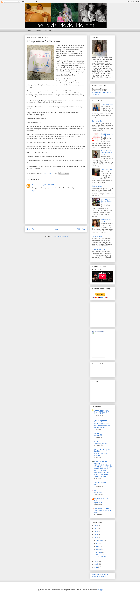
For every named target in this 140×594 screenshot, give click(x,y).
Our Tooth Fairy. (106, 169)
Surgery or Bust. (97, 121)
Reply (33, 191)
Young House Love (101, 410)
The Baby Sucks (100, 483)
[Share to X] (64, 173)
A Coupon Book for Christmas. (101, 556)
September (100, 540)
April (98, 546)
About (38, 30)
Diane (34, 185)
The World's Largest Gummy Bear (106, 201)
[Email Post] (55, 173)
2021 (96, 526)
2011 (96, 567)
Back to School (97, 186)
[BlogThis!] (61, 173)
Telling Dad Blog (100, 420)
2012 (96, 564)
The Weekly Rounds (100, 444)
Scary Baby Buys (107, 104)
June (98, 543)
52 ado (96, 491)
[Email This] (59, 173)
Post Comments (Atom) (60, 236)
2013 (96, 561)
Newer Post (31, 229)
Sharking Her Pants (99, 249)
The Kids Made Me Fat (98, 331)
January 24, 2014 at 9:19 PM (45, 185)
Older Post (81, 229)
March (98, 549)
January (99, 552)
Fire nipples (98, 435)
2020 (96, 529)
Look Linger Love (101, 442)
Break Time (98, 502)
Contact (48, 30)
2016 (96, 531)
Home (29, 30)
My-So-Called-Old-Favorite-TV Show (106, 152)
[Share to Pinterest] (68, 173)
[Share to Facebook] (66, 173)
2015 (96, 534)
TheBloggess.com (101, 434)
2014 (96, 537)
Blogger (100, 590)
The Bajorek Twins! (101, 508)
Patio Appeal (98, 492)
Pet (95, 484)
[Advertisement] (103, 314)
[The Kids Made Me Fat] (98, 357)
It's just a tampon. (98, 236)
